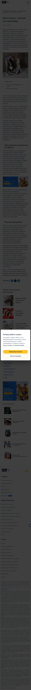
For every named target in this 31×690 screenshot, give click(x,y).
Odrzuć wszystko (15, 356)
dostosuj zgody (19, 345)
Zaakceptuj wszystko (15, 351)
